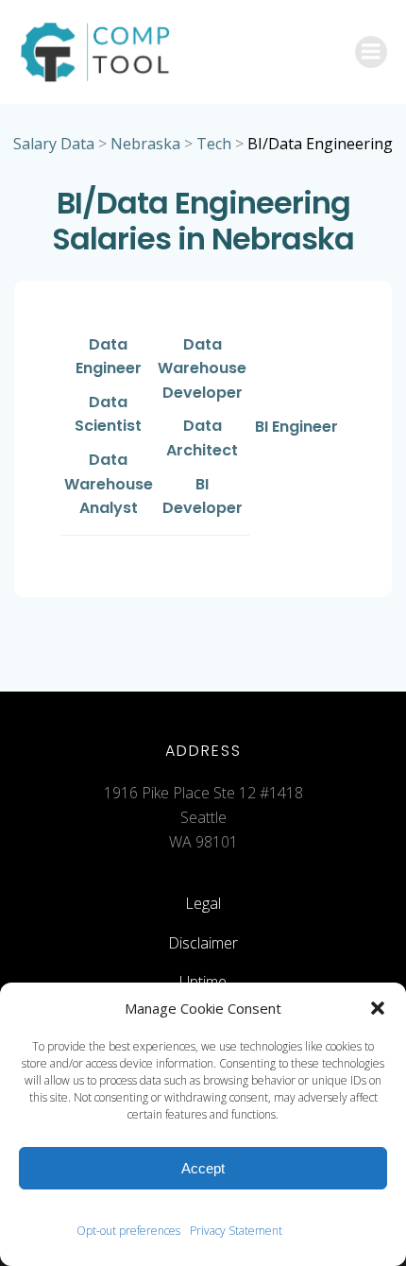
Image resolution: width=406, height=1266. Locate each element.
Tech (213, 143)
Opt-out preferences (128, 1231)
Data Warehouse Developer (202, 368)
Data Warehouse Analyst (108, 484)
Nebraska (145, 143)
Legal (203, 903)
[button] (377, 1008)
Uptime (203, 981)
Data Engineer (109, 357)
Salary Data (53, 143)
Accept (203, 1168)
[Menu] (371, 52)
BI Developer (202, 496)
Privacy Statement (236, 1231)
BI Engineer (296, 426)
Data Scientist (108, 414)
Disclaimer (203, 942)
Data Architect (202, 438)
